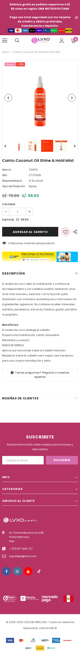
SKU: (5, 175)
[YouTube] (28, 571)
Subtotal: (8, 219)
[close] (76, 17)
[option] (40, 97)
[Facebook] (6, 571)
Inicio (5, 52)
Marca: (7, 169)
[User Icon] (62, 40)
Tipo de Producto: (13, 186)
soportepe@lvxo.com (23, 556)
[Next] (72, 98)
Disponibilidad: (12, 181)
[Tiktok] (39, 571)
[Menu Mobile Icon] (4, 40)
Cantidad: (9, 204)
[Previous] (8, 98)
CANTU (33, 169)
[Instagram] (17, 571)
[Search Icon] (17, 40)
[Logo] (40, 40)
